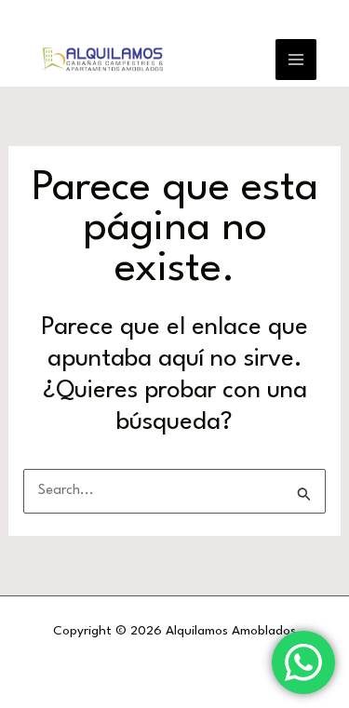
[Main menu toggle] (295, 59)
